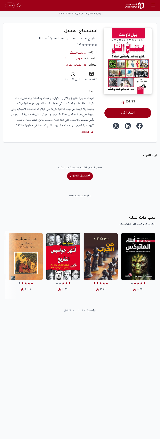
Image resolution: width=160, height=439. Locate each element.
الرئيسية (91, 310)
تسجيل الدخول (80, 176)
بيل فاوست (77, 52)
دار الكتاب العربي (75, 65)
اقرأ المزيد (88, 132)
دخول (10, 5)
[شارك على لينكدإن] (127, 125)
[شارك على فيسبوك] (139, 125)
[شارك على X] (116, 125)
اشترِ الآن (128, 113)
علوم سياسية (74, 59)
